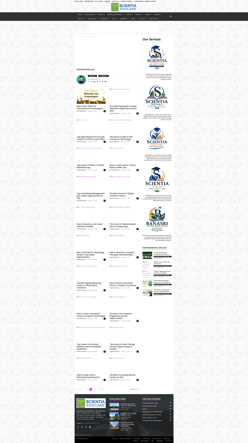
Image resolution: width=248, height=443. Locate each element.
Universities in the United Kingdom (152, 420)
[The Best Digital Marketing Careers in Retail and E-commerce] (91, 273)
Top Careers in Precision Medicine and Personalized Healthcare (89, 346)
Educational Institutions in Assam (151, 414)
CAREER (147, 14)
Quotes (144, 409)
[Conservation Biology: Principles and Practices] (147, 255)
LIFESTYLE (142, 19)
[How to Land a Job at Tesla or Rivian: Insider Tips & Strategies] (124, 155)
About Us (115, 438)
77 (87, 389)
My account (99, 1)
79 (94, 389)
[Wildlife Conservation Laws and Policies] (147, 264)
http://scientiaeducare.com (94, 79)
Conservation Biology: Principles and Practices (161, 253)
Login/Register (89, 1)
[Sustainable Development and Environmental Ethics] (147, 292)
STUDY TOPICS (153, 19)
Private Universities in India (150, 403)
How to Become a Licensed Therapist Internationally (122, 253)
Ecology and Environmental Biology (163, 256)
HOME (80, 14)
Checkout (107, 1)
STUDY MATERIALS (90, 14)
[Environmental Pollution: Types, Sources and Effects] (147, 283)
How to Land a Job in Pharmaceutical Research (88, 376)
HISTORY (100, 14)
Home (78, 36)
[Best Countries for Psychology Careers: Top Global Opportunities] (91, 242)
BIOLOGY (80, 19)
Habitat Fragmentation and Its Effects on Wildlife (162, 272)
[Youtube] (105, 81)
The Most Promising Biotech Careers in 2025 (122, 376)
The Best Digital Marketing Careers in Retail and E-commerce (89, 285)
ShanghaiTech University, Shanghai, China (129, 414)
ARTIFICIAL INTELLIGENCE (115, 14)
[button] (170, 16)
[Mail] (97, 81)
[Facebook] (89, 81)
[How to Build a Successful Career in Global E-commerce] (124, 273)
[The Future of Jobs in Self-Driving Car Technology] (124, 126)
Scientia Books (138, 1)
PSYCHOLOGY (92, 19)
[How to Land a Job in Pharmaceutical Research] (91, 365)
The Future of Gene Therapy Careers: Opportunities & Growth (122, 346)
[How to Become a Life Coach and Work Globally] (91, 214)
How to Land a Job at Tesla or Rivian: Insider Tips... (123, 166)
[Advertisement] (108, 53)
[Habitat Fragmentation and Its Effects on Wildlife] (147, 274)
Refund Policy (167, 438)
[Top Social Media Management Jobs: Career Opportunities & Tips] (91, 183)
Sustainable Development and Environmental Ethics (161, 290)
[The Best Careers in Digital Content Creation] (124, 183)
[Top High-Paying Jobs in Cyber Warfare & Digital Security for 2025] (124, 96)
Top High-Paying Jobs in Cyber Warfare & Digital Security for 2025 (123, 108)
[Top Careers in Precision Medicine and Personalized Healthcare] (91, 334)
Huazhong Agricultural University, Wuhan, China (128, 404)
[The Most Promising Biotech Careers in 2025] (124, 365)
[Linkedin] (94, 81)
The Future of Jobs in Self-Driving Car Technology (121, 138)
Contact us (115, 1)
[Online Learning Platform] (124, 7)
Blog (153, 441)
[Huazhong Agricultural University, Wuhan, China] (114, 406)
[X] (100, 81)
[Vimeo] (102, 81)
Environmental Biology (155, 248)
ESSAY (114, 19)
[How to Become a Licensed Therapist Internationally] (124, 242)
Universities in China (126, 407)
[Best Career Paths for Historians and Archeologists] (91, 96)
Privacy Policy (136, 438)
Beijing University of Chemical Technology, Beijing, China (127, 424)
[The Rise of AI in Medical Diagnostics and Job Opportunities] (124, 303)
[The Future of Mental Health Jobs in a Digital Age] (124, 214)
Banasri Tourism (150, 1)
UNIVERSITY (123, 19)
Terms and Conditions (125, 438)
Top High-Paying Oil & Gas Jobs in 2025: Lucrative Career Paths (91, 138)
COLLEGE (138, 14)
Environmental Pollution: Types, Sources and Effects (162, 281)
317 (101, 389)
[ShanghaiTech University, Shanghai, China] (114, 416)
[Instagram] (92, 81)
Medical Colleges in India (149, 417)
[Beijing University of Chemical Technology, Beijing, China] (114, 425)
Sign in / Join (79, 1)
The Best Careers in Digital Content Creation (122, 194)
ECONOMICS (103, 19)
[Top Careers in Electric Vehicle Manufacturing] (91, 155)
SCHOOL (128, 14)
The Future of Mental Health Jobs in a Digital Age (123, 225)
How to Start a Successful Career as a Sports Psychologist (91, 314)
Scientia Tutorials (127, 1)
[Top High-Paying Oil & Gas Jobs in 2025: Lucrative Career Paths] (91, 126)
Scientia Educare (81, 111)
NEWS (133, 19)
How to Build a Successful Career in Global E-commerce (123, 284)
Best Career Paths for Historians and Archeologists (90, 107)
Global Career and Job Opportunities (152, 412)
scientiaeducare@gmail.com (91, 423)
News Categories (145, 441)
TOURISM (156, 14)
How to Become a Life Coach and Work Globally (89, 225)
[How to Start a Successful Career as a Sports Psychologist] (91, 303)
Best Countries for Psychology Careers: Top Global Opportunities (90, 254)
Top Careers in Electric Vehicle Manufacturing (90, 166)
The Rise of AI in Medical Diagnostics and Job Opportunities (121, 316)
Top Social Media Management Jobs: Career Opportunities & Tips (91, 195)
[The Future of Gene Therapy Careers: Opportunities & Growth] (124, 334)
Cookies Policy (146, 438)
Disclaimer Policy (156, 438)
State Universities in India (149, 406)
